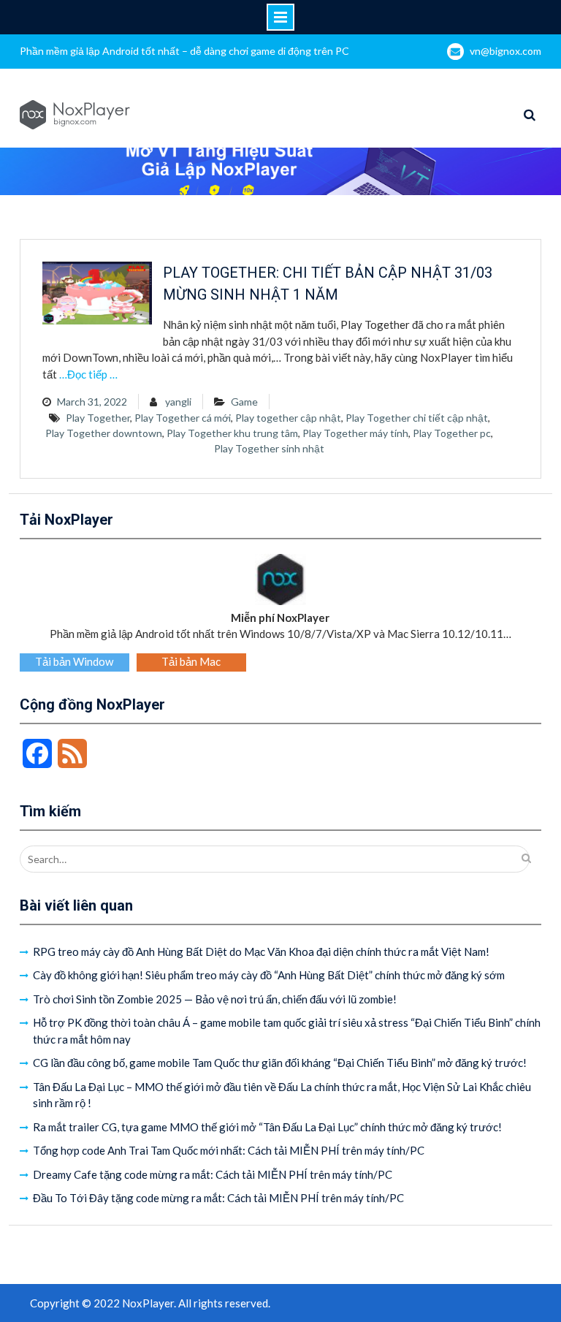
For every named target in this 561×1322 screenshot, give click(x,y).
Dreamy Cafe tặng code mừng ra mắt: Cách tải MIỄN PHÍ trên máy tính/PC (212, 1174)
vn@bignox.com (505, 51)
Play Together (98, 417)
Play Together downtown (103, 433)
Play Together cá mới (182, 417)
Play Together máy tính (355, 433)
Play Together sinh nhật (269, 448)
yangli (178, 401)
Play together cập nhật (288, 417)
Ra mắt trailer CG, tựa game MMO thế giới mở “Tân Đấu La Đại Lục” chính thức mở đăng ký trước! (267, 1126)
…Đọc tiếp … (88, 374)
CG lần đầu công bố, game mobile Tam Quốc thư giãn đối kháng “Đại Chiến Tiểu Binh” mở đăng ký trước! (280, 1062)
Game (244, 401)
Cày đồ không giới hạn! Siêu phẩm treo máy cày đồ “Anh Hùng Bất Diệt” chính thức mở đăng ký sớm (269, 974)
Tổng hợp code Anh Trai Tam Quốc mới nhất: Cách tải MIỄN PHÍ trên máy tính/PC (228, 1150)
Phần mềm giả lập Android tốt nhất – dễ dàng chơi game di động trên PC (184, 51)
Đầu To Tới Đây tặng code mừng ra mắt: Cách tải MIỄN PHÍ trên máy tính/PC (218, 1197)
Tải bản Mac (191, 661)
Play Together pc (452, 433)
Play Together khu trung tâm (232, 433)
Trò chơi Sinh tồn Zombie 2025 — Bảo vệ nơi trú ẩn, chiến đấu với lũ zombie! (215, 999)
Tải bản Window (74, 661)
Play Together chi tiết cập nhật (417, 417)
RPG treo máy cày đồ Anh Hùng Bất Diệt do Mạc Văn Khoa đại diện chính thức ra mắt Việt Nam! (261, 951)
